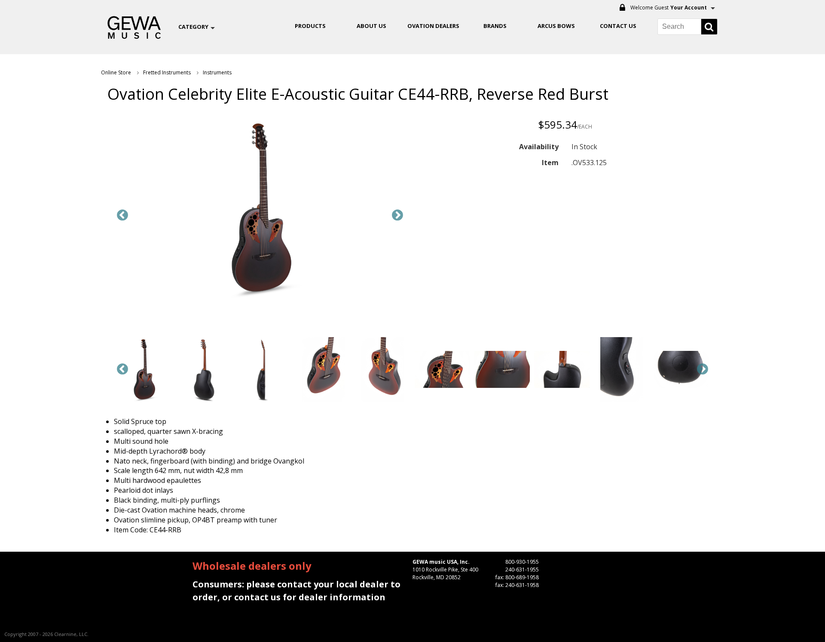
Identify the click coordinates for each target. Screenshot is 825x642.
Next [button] (397, 215)
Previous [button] (122, 215)
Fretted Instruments (167, 72)
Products (310, 26)
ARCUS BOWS (556, 26)
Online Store (116, 72)
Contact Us (618, 26)
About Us (371, 26)
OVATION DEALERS (433, 26)
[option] (260, 209)
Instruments (217, 72)
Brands (495, 26)
